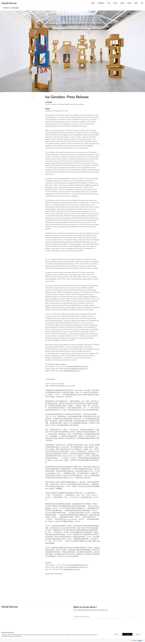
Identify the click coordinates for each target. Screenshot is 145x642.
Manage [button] (116, 634)
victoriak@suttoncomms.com (77, 368)
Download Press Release (53, 574)
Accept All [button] (127, 634)
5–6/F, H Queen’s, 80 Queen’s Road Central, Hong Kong (64, 104)
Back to (6, 8)
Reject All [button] (138, 634)
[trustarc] (140, 640)
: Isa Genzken (14, 8)
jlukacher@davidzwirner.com (78, 366)
